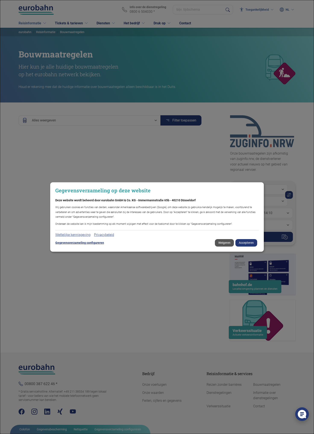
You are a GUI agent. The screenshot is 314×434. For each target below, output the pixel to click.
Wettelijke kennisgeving (73, 235)
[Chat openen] (302, 414)
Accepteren (246, 242)
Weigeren (224, 242)
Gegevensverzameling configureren (79, 242)
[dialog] (157, 217)
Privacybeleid (104, 235)
